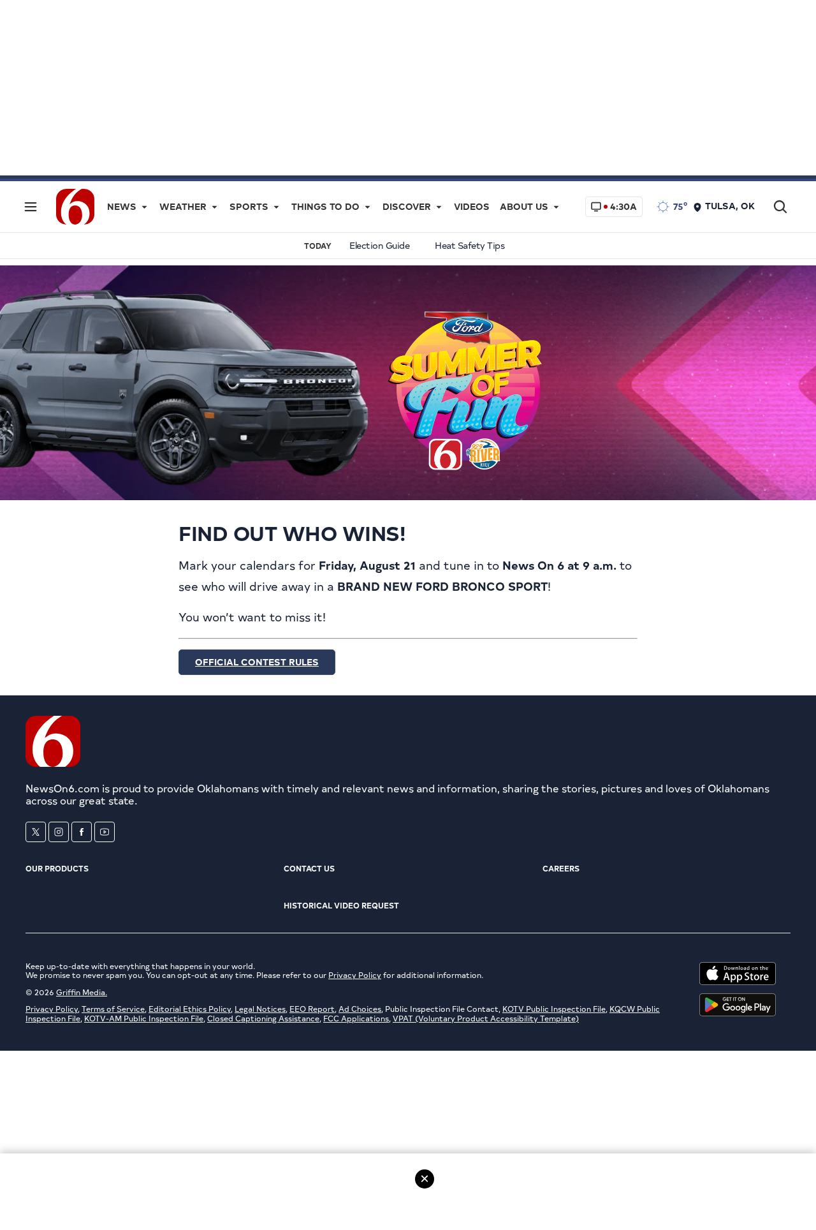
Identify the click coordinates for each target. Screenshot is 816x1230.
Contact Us (309, 868)
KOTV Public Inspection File (554, 1009)
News (121, 206)
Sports (248, 206)
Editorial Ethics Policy (190, 1009)
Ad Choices (360, 1009)
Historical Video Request (341, 905)
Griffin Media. (81, 992)
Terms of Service (113, 1009)
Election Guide (379, 245)
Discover (406, 206)
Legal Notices (260, 1009)
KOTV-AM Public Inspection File (143, 1018)
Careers (561, 868)
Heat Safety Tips (469, 245)
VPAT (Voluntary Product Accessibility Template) (486, 1018)
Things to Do (325, 206)
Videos (472, 206)
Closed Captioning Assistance (263, 1018)
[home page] (75, 205)
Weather (183, 206)
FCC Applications (356, 1018)
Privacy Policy (354, 975)
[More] (144, 207)
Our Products (57, 868)
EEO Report (312, 1009)
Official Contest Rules (257, 662)
